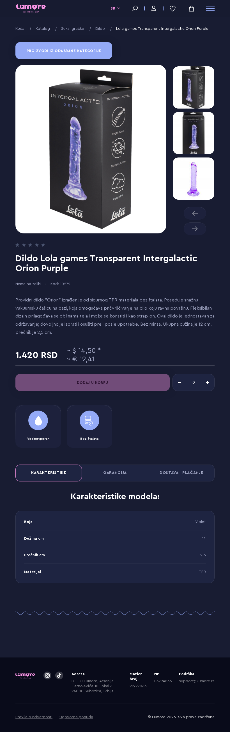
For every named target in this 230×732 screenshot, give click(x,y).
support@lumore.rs (197, 681)
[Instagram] (47, 675)
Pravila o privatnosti (33, 717)
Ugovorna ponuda (76, 717)
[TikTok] (59, 675)
